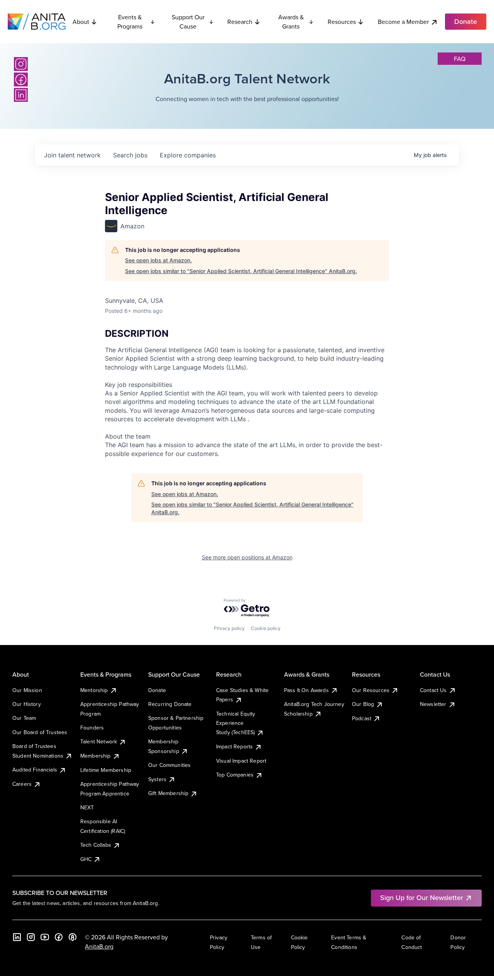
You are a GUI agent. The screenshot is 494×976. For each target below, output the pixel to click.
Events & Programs (129, 21)
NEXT (87, 807)
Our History (26, 704)
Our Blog (363, 704)
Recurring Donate (170, 704)
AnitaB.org (99, 946)
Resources (342, 21)
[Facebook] (20, 79)
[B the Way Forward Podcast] (72, 937)
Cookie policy (266, 628)
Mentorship (94, 690)
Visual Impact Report (241, 761)
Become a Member (403, 21)
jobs (130, 155)
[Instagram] (20, 64)
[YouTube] (44, 937)
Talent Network (98, 741)
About (81, 21)
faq (459, 58)
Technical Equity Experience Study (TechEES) (235, 723)
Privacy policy (229, 628)
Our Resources (370, 690)
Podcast (361, 718)
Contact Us (433, 690)
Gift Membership (168, 793)
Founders (92, 727)
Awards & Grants (291, 21)
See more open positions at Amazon (247, 557)
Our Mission (27, 690)
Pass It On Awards (306, 690)
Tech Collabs (95, 845)
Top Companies (235, 774)
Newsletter (433, 704)
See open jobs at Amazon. (158, 260)
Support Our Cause (188, 21)
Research (239, 21)
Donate (157, 690)
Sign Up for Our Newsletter (421, 897)
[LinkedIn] (20, 95)
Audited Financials (34, 769)
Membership (95, 756)
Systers (157, 779)
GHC (85, 859)
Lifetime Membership (105, 770)
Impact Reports (234, 746)
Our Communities (169, 765)
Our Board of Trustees (39, 732)
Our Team (24, 718)
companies (188, 155)
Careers (22, 784)
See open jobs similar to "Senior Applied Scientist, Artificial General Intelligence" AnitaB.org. (241, 271)
